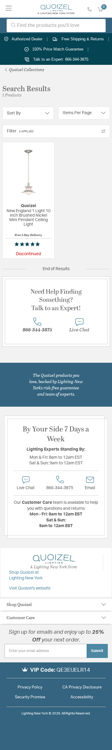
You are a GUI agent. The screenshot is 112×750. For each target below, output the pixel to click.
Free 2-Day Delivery (28, 235)
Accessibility (81, 697)
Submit (97, 651)
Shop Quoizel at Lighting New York (25, 575)
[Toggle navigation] (8, 9)
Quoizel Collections (26, 69)
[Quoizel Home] (56, 9)
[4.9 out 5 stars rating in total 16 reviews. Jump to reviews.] (28, 244)
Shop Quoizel (19, 604)
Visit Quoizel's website (29, 588)
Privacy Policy (30, 687)
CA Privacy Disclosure (82, 687)
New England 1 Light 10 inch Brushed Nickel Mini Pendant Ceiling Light (28, 217)
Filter (20, 131)
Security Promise (30, 697)
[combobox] (56, 25)
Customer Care (21, 617)
